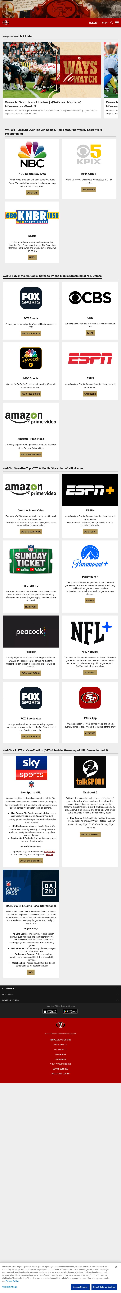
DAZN (30, 972)
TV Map (90, 333)
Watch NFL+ (90, 673)
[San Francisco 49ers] (60, 1025)
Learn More (30, 607)
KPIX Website (89, 189)
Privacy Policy (60, 1044)
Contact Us (60, 1054)
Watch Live (32, 193)
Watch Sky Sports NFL (31, 861)
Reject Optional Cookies (104, 1287)
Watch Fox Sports (31, 333)
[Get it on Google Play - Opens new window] (70, 1012)
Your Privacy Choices (60, 1064)
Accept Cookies (80, 1287)
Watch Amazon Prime (31, 454)
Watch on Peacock (31, 673)
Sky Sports (49, 851)
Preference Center (60, 1074)
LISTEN (32, 257)
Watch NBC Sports (31, 394)
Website (90, 600)
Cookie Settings (60, 1069)
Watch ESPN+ (90, 532)
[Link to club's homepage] (5, 21)
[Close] (116, 1267)
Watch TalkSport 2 (90, 834)
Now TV (49, 854)
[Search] (111, 23)
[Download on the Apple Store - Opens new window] (49, 1011)
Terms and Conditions (60, 1040)
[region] (60, 1277)
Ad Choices (60, 1059)
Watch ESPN (90, 394)
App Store (90, 733)
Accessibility (60, 1049)
